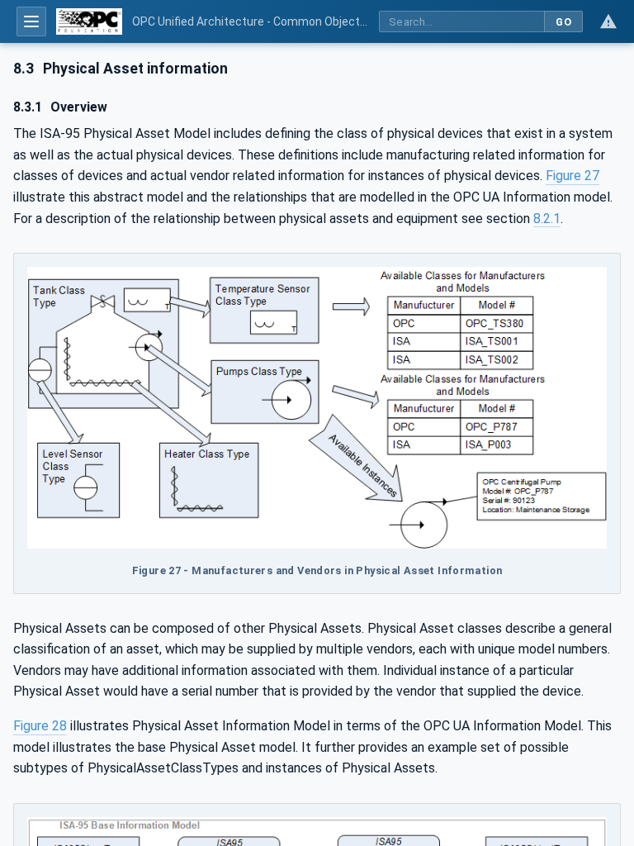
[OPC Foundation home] (89, 21)
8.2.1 (547, 218)
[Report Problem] (608, 21)
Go (563, 22)
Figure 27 (572, 175)
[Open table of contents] (31, 21)
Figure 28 (40, 726)
